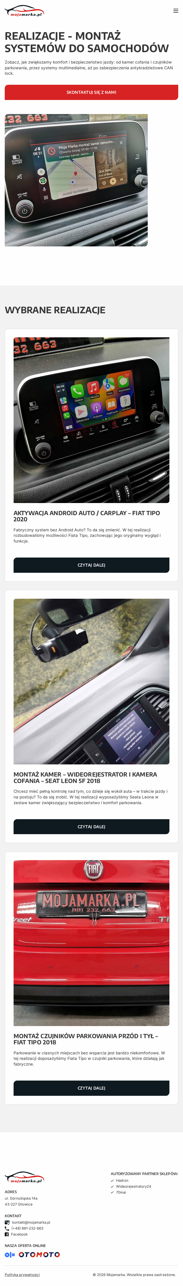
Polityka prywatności (22, 1275)
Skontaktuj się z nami (92, 92)
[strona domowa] (65, 10)
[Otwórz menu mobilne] (175, 11)
